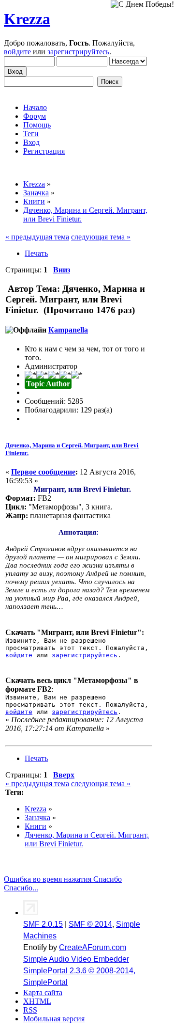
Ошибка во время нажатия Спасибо (63, 879)
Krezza (27, 19)
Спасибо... (21, 888)
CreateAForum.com (92, 947)
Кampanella (68, 330)
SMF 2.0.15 (43, 924)
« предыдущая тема (37, 237)
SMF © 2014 (90, 924)
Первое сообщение (43, 472)
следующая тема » (100, 237)
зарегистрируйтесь (78, 52)
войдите (17, 52)
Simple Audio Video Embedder (76, 959)
